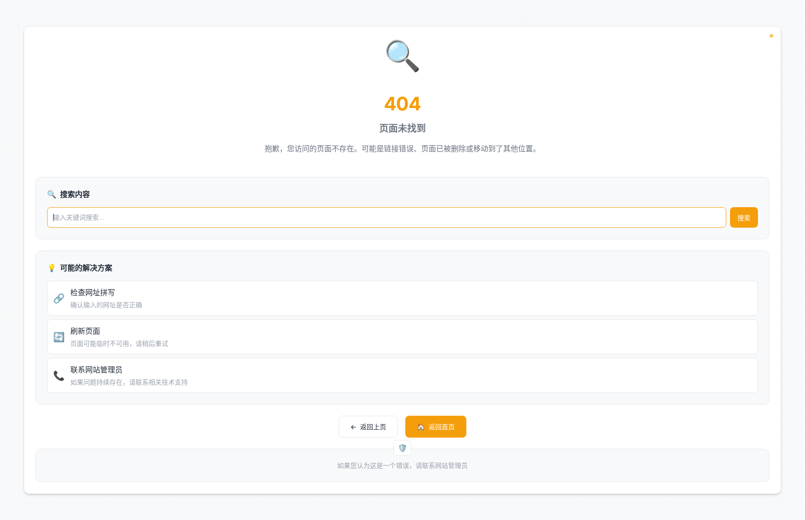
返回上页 (368, 427)
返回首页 (436, 427)
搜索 (743, 218)
